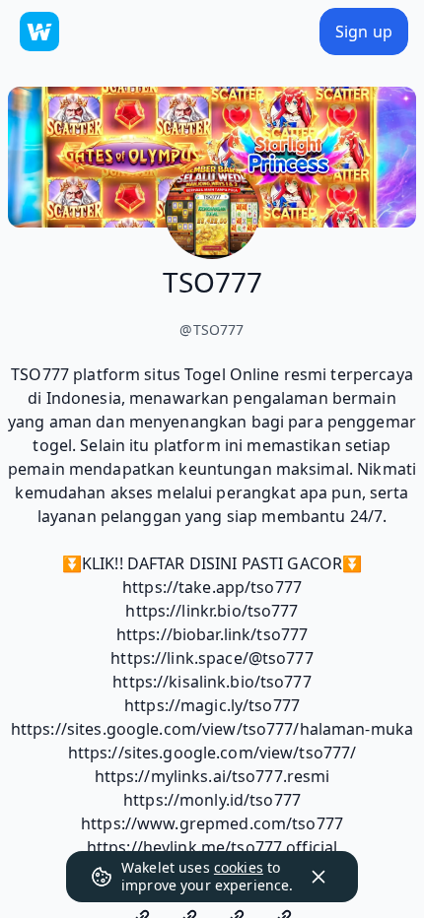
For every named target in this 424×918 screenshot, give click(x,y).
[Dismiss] (318, 876)
